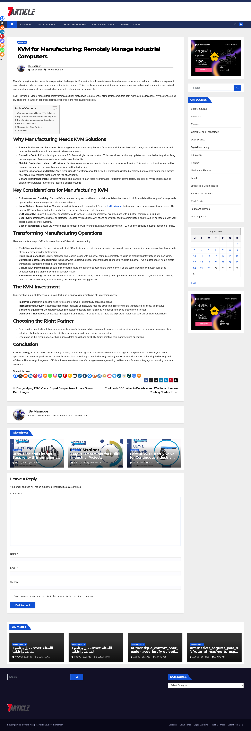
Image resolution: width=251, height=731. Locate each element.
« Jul (193, 283)
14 (223, 256)
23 (237, 262)
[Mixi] (104, 376)
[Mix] (45, 376)
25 (201, 268)
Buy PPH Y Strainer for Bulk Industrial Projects (94, 456)
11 (201, 256)
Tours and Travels (200, 209)
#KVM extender (55, 69)
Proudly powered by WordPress (20, 725)
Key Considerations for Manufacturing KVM (37, 116)
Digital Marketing (74, 24)
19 (208, 262)
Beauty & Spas (199, 109)
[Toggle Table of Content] (53, 108)
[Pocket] (109, 376)
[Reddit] (25, 376)
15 (230, 256)
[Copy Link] (70, 376)
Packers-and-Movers (202, 193)
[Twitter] (114, 376)
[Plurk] (94, 376)
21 (223, 262)
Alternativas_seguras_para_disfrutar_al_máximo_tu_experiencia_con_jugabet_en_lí (214, 651)
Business (26, 24)
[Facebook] (15, 376)
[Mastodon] (40, 376)
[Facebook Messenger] (89, 376)
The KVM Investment (26, 123)
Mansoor (36, 66)
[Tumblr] (85, 376)
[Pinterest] (35, 376)
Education (196, 155)
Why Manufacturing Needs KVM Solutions (36, 113)
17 (194, 262)
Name (14, 554)
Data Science (46, 24)
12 (208, 256)
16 (237, 256)
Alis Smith (36, 463)
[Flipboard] (65, 376)
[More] (139, 376)
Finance (195, 163)
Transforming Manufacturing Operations (35, 120)
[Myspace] (75, 376)
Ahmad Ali (160, 657)
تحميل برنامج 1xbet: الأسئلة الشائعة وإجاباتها (32, 650)
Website (14, 582)
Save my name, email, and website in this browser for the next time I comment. (54, 596)
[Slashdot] (129, 376)
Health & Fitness (103, 24)
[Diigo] (99, 376)
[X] (20, 376)
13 (216, 256)
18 (201, 262)
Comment (16, 493)
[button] (235, 24)
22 (230, 262)
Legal (194, 178)
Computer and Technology (205, 132)
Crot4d (31, 415)
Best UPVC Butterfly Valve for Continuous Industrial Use (152, 457)
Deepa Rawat (44, 657)
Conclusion (22, 130)
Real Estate (197, 201)
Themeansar (57, 725)
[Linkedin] (30, 376)
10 (194, 256)
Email (14, 568)
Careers (195, 124)
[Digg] (119, 376)
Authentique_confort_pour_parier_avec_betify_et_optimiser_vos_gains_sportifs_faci (155, 651)
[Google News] (134, 376)
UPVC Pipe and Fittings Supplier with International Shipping (35, 457)
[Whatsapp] (50, 376)
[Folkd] (80, 376)
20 (216, 262)
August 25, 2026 (24, 657)
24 (194, 268)
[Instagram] (55, 376)
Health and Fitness (201, 170)
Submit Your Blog (132, 24)
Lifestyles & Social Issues (204, 186)
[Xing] (60, 376)
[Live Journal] (124, 376)
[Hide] (1, 59)
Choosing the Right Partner (29, 127)
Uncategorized (199, 216)
